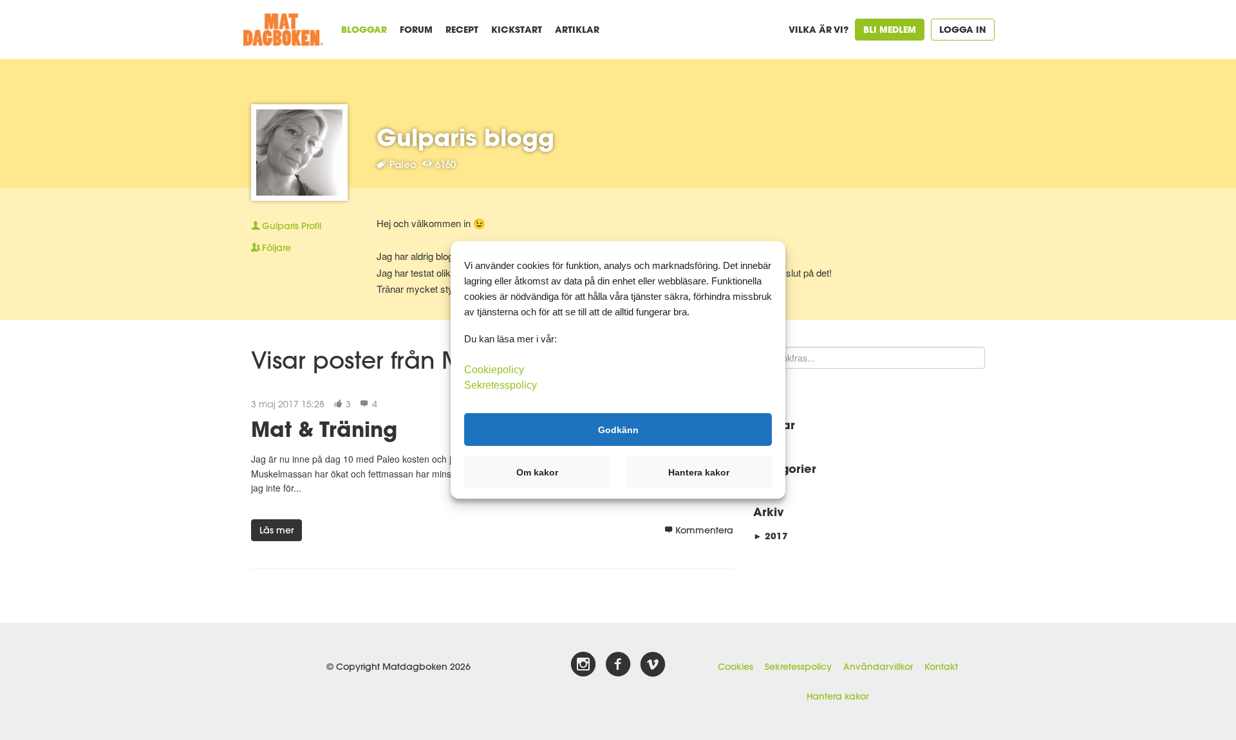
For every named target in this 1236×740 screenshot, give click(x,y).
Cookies (735, 666)
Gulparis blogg (465, 137)
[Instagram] (583, 665)
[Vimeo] (653, 665)
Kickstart (516, 29)
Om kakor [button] (537, 472)
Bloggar (364, 29)
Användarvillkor (878, 666)
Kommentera (704, 530)
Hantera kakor (837, 696)
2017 (770, 536)
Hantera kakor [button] (698, 472)
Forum (416, 29)
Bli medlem (889, 29)
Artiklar (577, 29)
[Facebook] (618, 665)
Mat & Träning (324, 429)
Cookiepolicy (494, 369)
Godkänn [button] (618, 429)
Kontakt (941, 666)
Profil (291, 226)
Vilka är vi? (818, 29)
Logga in (962, 29)
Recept (461, 29)
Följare (276, 248)
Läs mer (276, 530)
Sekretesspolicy (798, 666)
